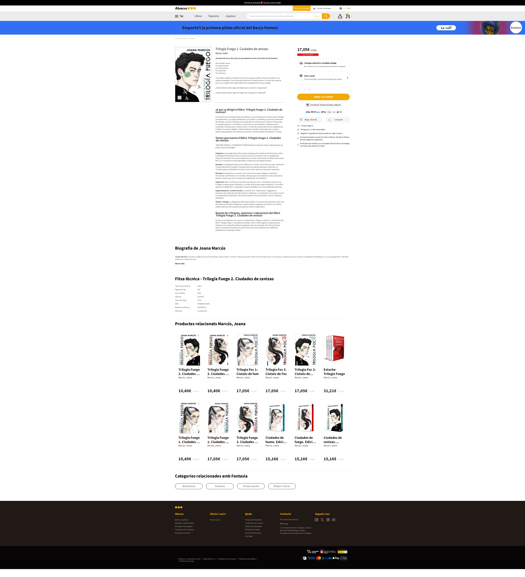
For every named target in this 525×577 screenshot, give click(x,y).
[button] (340, 16)
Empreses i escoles (182, 533)
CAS (348, 8)
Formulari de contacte (289, 519)
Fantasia (192, 38)
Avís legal (249, 536)
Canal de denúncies (253, 533)
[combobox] (276, 16)
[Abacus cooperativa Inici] (186, 9)
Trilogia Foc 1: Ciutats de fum (248, 371)
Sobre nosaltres (181, 519)
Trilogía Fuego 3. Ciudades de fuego (218, 374)
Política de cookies (252, 529)
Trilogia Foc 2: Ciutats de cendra (305, 374)
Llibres (198, 16)
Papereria (213, 16)
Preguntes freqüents (253, 519)
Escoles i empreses (302, 8)
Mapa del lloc (208, 559)
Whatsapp (284, 523)
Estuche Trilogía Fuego (334, 371)
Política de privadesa (253, 526)
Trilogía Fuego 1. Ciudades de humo (189, 442)
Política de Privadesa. (303, 533)
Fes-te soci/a (215, 519)
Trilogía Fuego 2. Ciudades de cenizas (189, 374)
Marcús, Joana (221, 53)
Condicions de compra (254, 523)
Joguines (230, 16)
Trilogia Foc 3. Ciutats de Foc (276, 371)
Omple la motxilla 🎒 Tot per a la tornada (262, 2)
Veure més (180, 263)
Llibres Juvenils (180, 38)
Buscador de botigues (184, 526)
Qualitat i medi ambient (184, 523)
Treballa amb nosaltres (184, 529)
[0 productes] (348, 17)
